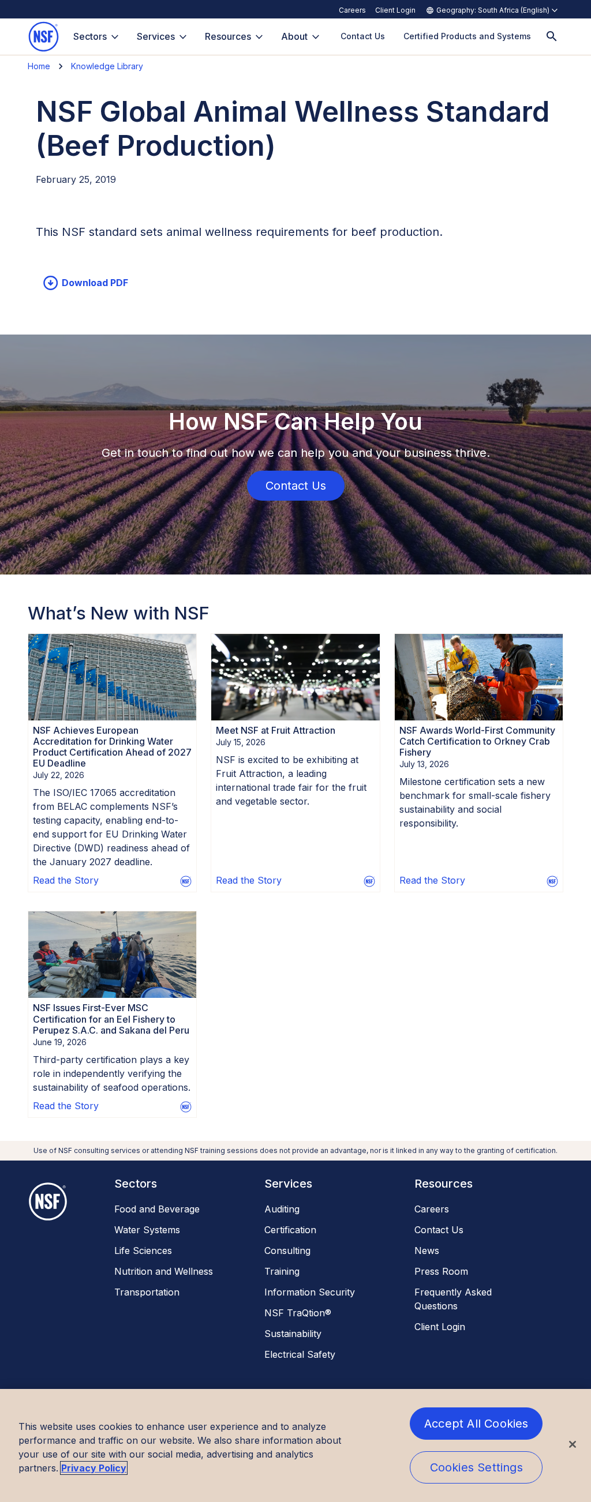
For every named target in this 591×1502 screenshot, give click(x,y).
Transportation (146, 1292)
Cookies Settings (476, 1467)
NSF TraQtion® (297, 1313)
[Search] (551, 36)
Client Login (395, 10)
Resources (228, 36)
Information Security (309, 1292)
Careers (352, 10)
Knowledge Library (107, 66)
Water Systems (147, 1230)
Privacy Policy (93, 1468)
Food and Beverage (157, 1209)
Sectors (90, 36)
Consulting (287, 1250)
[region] (295, 1445)
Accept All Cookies (476, 1423)
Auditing (282, 1209)
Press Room (441, 1271)
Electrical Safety (299, 1354)
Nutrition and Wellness (163, 1271)
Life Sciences (143, 1250)
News (426, 1250)
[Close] (572, 1444)
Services (156, 36)
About (294, 36)
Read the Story (66, 880)
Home (39, 66)
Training (282, 1271)
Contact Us (438, 1230)
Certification (290, 1230)
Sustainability (292, 1333)
